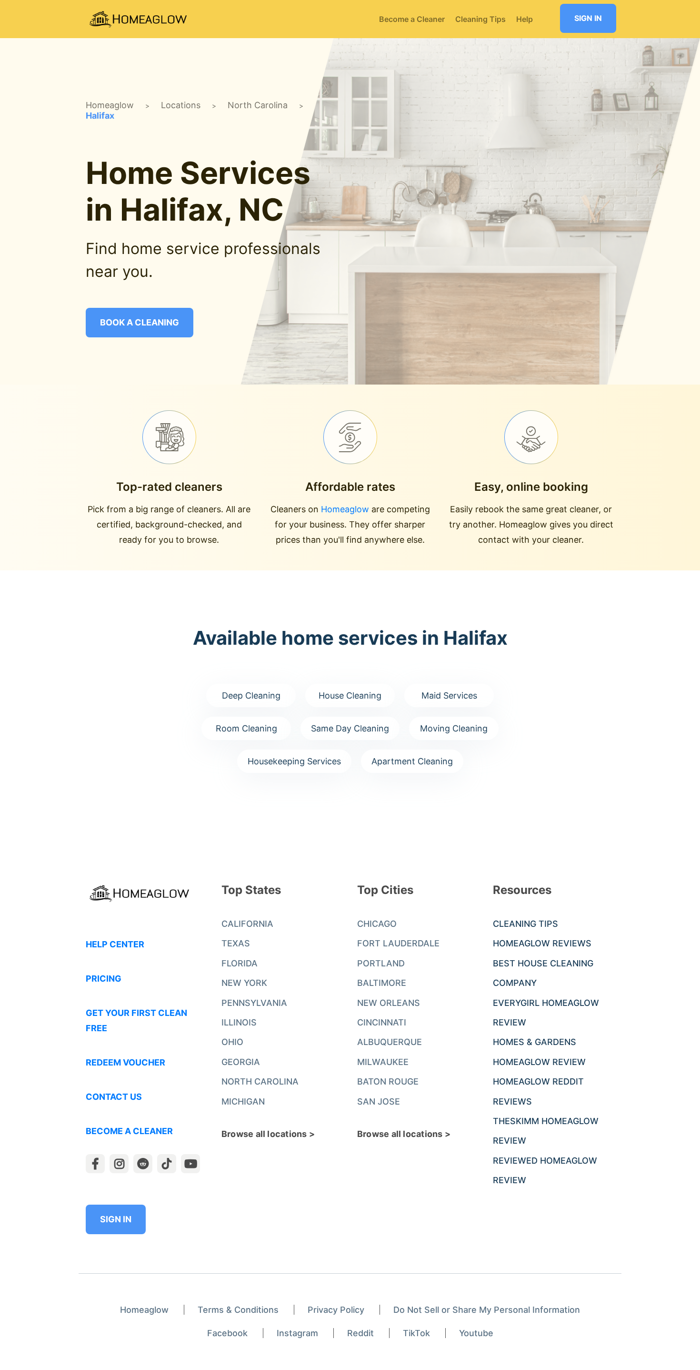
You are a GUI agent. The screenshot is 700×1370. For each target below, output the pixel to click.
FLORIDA (239, 963)
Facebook (227, 1333)
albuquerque (389, 1042)
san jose (378, 1101)
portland (381, 963)
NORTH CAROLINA (260, 1081)
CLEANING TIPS (525, 924)
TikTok (416, 1333)
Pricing (103, 979)
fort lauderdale (398, 943)
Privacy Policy (336, 1310)
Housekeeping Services (294, 761)
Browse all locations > (268, 1134)
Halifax (100, 116)
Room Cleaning (246, 728)
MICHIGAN (243, 1101)
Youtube (476, 1333)
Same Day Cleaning (350, 728)
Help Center (115, 944)
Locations (180, 105)
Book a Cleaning (139, 322)
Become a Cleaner (129, 1131)
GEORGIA (240, 1062)
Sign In (588, 18)
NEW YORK (244, 983)
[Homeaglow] (138, 19)
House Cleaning (350, 695)
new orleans (388, 1003)
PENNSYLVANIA (254, 1003)
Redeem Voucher (125, 1062)
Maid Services (449, 695)
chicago (377, 924)
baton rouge (388, 1081)
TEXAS (235, 943)
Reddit (360, 1333)
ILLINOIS (239, 1022)
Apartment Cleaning (412, 761)
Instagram (297, 1333)
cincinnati (381, 1022)
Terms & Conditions (238, 1310)
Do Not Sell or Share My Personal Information (486, 1310)
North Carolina (258, 105)
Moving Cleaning (454, 728)
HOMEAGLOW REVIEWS (542, 943)
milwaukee (383, 1062)
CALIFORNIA (247, 924)
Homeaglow (110, 105)
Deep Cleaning (251, 695)
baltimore (381, 983)
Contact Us (114, 1097)
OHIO (232, 1042)
